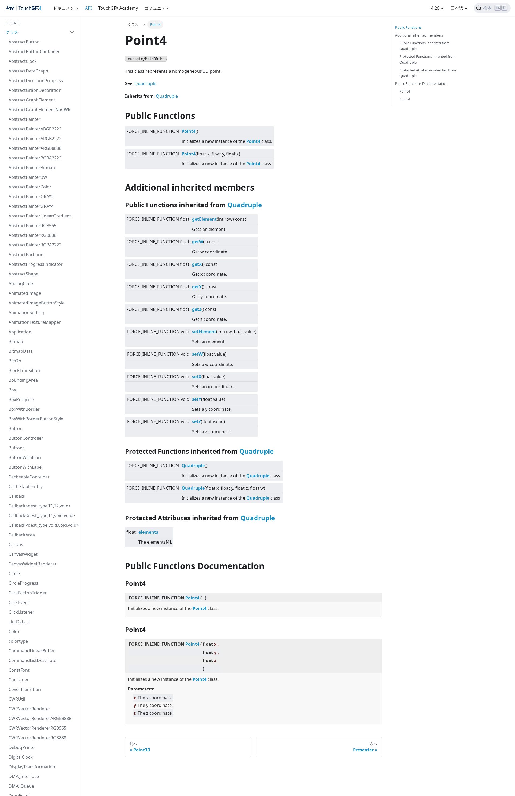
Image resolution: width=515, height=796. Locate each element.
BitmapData (21, 351)
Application (20, 332)
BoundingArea (23, 380)
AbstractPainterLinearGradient (40, 216)
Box (12, 390)
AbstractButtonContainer (34, 51)
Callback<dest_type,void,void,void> (43, 525)
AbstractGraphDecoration (35, 90)
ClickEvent (19, 602)
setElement (204, 332)
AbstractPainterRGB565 (32, 225)
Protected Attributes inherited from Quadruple (427, 73)
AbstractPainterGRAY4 (31, 206)
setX (196, 377)
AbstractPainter (25, 119)
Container (19, 680)
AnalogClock (21, 283)
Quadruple (145, 83)
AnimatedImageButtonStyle (37, 303)
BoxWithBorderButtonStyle (36, 419)
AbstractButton (24, 42)
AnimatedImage (25, 293)
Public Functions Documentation (421, 83)
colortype (18, 641)
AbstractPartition (26, 254)
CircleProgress (23, 583)
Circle (14, 573)
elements (148, 532)
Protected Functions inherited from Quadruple (427, 59)
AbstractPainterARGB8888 (35, 148)
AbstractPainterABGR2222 (35, 129)
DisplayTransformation (32, 767)
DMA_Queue (21, 786)
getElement (204, 219)
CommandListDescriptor (33, 660)
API (88, 8)
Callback (17, 496)
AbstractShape (23, 274)
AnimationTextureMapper (35, 322)
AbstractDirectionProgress (36, 80)
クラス (11, 32)
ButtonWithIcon (25, 457)
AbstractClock (23, 61)
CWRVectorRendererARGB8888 (40, 718)
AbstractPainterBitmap (32, 167)
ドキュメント (66, 8)
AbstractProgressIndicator (36, 264)
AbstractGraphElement (32, 100)
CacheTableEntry (25, 486)
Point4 (189, 131)
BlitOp (15, 361)
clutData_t (19, 622)
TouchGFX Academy (118, 8)
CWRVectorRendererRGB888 (37, 738)
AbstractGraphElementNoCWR (40, 109)
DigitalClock (21, 757)
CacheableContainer (29, 477)
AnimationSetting (26, 312)
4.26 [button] (435, 8)
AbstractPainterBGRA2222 (35, 158)
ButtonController (26, 438)
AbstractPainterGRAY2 (31, 196)
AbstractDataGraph (28, 71)
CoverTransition (25, 689)
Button (16, 428)
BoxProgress (22, 399)
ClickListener (21, 612)
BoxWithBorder (24, 409)
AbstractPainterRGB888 (32, 235)
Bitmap (16, 341)
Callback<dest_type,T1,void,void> (42, 515)
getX (197, 264)
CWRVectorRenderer (29, 709)
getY (197, 287)
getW (197, 242)
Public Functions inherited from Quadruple (424, 46)
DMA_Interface (24, 776)
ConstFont (19, 670)
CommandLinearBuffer (32, 651)
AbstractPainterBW (28, 177)
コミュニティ (157, 8)
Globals (13, 23)
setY (196, 399)
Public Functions (408, 27)
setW (197, 354)
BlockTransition (24, 370)
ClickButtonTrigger (28, 593)
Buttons (17, 448)
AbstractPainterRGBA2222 (35, 245)
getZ (196, 309)
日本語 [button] (456, 8)
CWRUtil (17, 699)
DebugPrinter (22, 747)
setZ (196, 421)
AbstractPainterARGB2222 (35, 138)
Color (14, 631)
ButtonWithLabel (26, 467)
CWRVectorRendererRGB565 (37, 728)
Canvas (16, 544)
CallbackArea (22, 535)
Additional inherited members (419, 35)
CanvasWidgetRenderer (33, 564)
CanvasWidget (23, 554)
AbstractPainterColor (30, 187)
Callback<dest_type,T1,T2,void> (40, 506)
